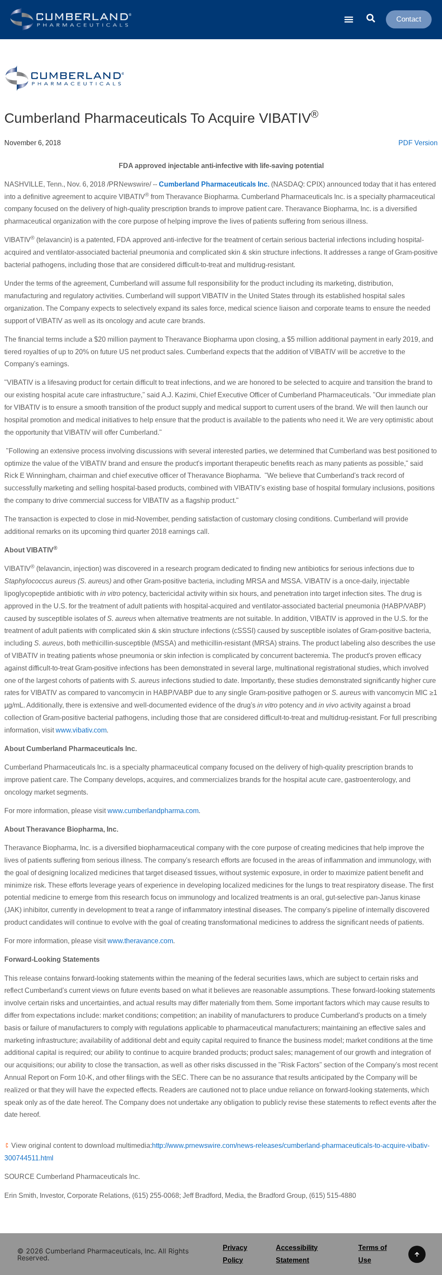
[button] (348, 19)
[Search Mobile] (370, 18)
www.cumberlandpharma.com (153, 810)
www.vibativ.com (81, 730)
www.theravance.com (140, 941)
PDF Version (418, 143)
